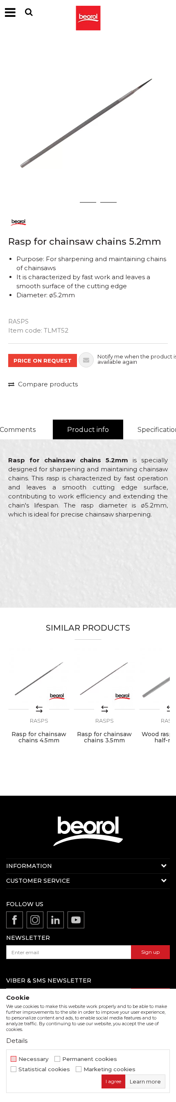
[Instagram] (35, 920)
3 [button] (109, 202)
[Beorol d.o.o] (88, 12)
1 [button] (67, 202)
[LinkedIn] (55, 920)
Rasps (18, 321)
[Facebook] (15, 920)
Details (16, 1041)
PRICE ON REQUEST (43, 360)
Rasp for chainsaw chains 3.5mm (104, 737)
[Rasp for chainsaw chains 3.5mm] (104, 678)
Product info (88, 430)
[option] (88, 123)
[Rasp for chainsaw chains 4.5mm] (39, 678)
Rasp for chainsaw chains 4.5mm (38, 737)
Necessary (33, 1059)
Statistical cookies (44, 1069)
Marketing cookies (109, 1069)
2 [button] (88, 202)
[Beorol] (18, 222)
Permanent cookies (89, 1059)
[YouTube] (76, 920)
